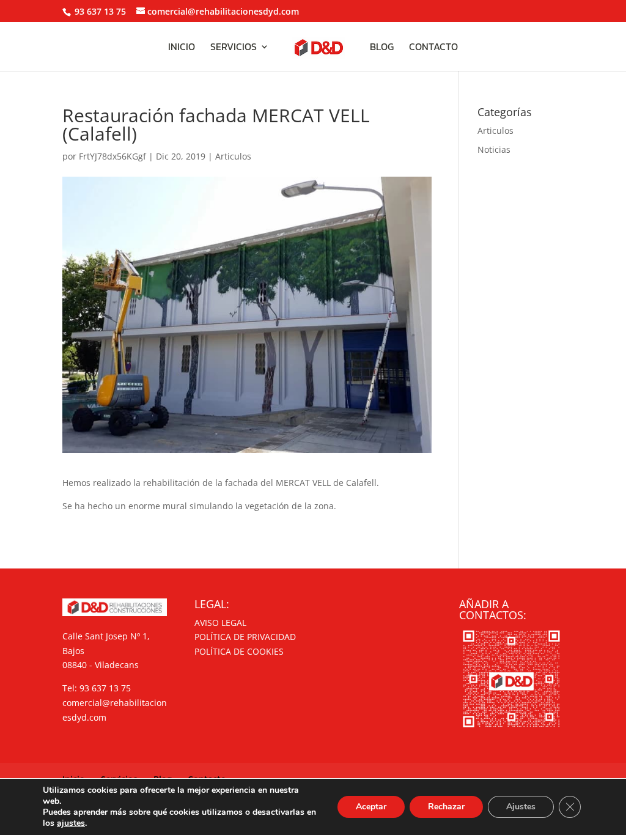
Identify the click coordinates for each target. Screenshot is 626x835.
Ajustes (521, 806)
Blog (382, 48)
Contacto (433, 48)
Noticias (493, 149)
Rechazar (446, 806)
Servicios (233, 48)
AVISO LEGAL (220, 622)
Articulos (233, 156)
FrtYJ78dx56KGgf (112, 156)
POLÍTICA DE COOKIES (239, 651)
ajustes (71, 823)
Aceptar (371, 806)
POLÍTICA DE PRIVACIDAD (245, 636)
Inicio (181, 48)
